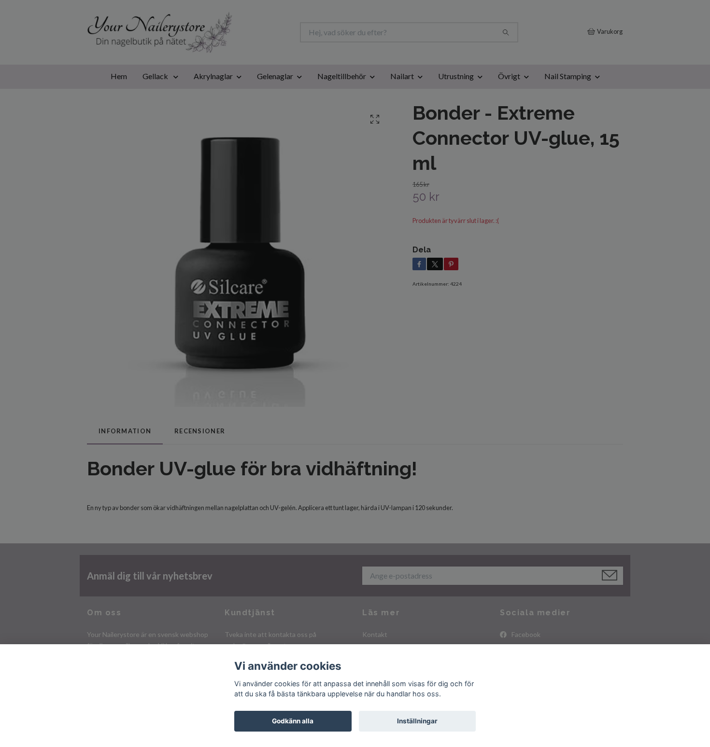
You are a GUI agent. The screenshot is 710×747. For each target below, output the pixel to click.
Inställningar (417, 721)
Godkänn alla (292, 721)
